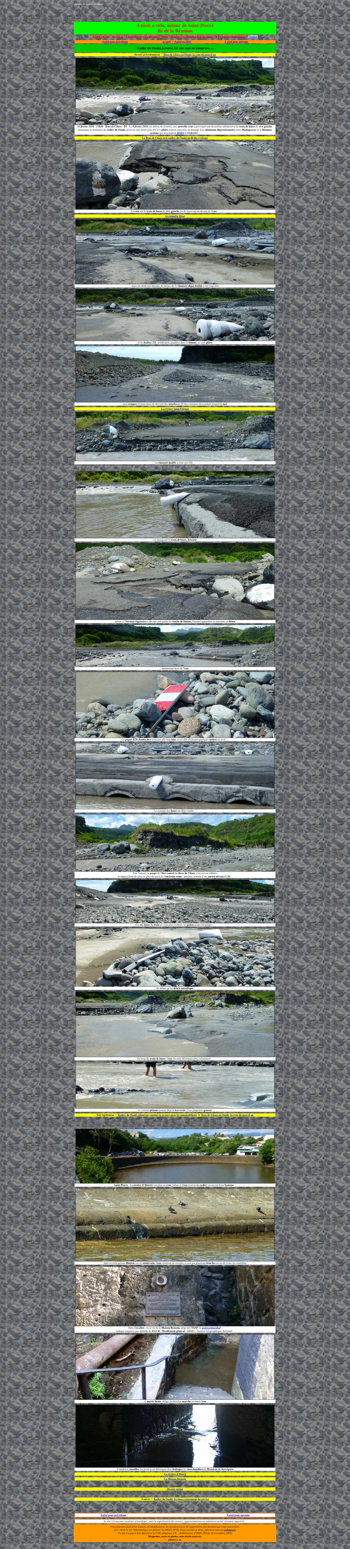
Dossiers (175, 36)
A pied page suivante (238, 1515)
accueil (167, 41)
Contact (252, 36)
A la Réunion (151, 36)
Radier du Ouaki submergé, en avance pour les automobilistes (157, 1114)
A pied (96, 36)
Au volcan (117, 36)
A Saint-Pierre (134, 36)
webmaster (230, 1529)
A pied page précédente (113, 1515)
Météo (164, 36)
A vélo (105, 36)
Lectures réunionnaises (233, 36)
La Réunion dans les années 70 (199, 36)
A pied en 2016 (182, 41)
